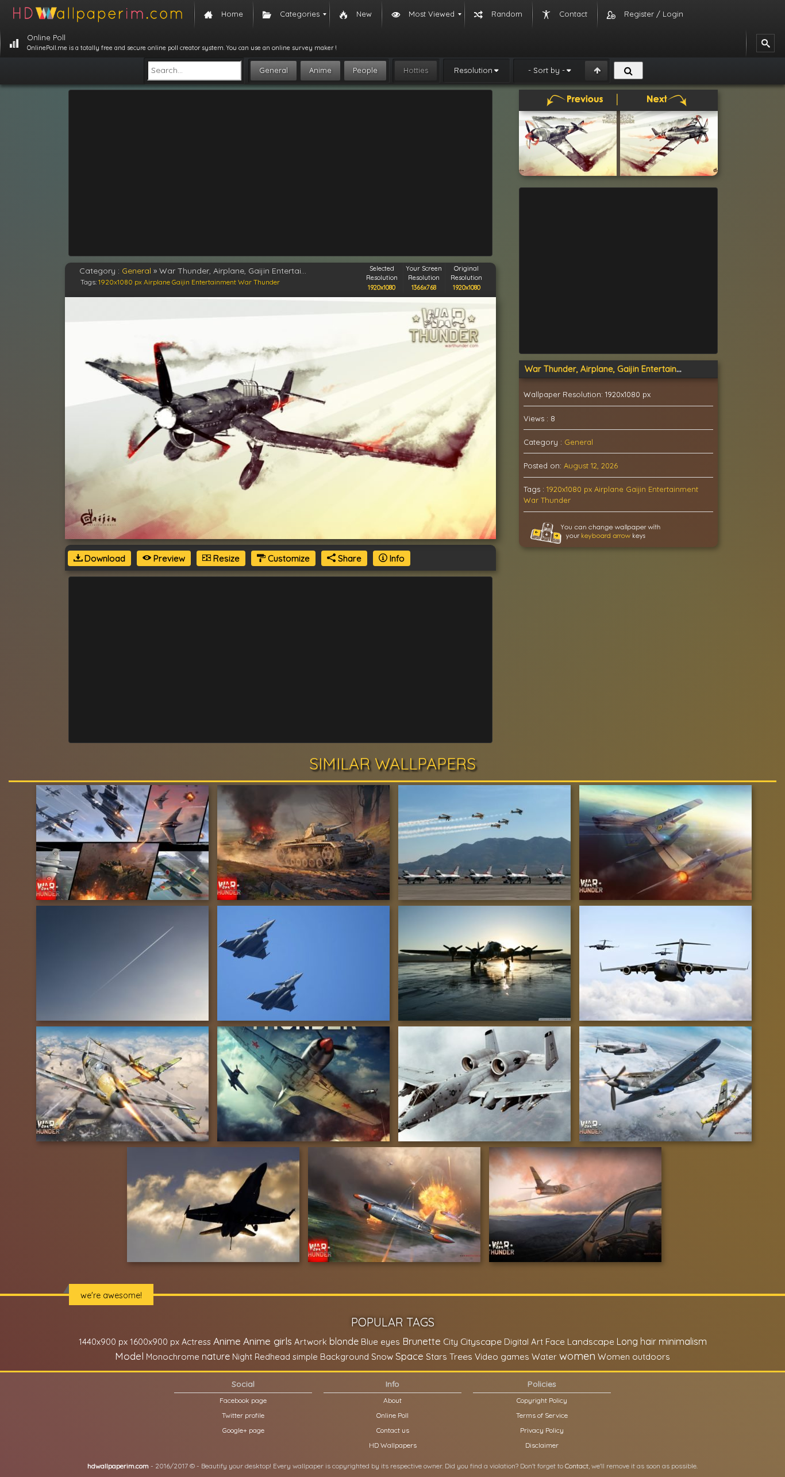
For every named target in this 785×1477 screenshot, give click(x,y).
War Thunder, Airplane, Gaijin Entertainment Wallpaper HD (639, 368)
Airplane (157, 282)
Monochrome (172, 1356)
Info (396, 558)
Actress (196, 1341)
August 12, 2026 (591, 465)
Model (129, 1356)
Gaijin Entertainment (204, 282)
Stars (436, 1356)
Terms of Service (542, 1415)
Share (348, 558)
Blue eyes (380, 1341)
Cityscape (481, 1341)
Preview (168, 558)
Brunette (421, 1341)
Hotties (415, 70)
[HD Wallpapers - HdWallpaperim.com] (97, 14)
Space (409, 1356)
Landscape (590, 1341)
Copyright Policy (542, 1400)
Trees (460, 1356)
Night (242, 1356)
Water (544, 1356)
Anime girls (267, 1341)
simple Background (331, 1356)
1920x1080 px (120, 282)
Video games (502, 1356)
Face (555, 1341)
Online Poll (392, 1415)
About (392, 1400)
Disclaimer (542, 1445)
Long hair (636, 1341)
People (365, 70)
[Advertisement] (280, 173)
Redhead (272, 1356)
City (450, 1341)
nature (216, 1356)
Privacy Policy (542, 1430)
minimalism (683, 1341)
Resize (225, 558)
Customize (287, 558)
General (273, 70)
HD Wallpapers (393, 1445)
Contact (576, 1465)
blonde (344, 1341)
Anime (320, 70)
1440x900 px (103, 1341)
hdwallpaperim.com (118, 1465)
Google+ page (243, 1430)
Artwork (310, 1341)
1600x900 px (154, 1341)
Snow (382, 1356)
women (577, 1356)
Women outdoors (634, 1356)
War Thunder (259, 282)
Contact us (392, 1430)
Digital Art (523, 1341)
